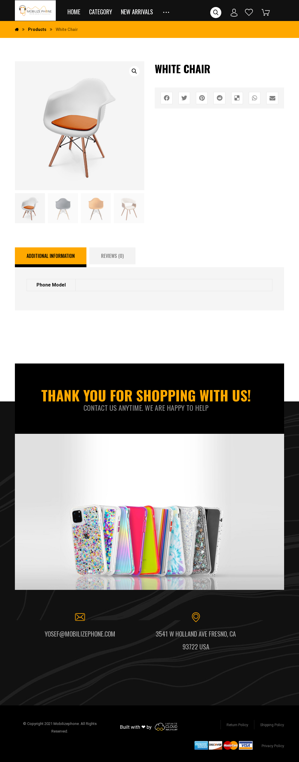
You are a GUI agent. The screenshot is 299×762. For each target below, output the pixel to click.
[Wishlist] (249, 12)
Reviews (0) (112, 255)
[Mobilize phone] (35, 10)
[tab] (50, 257)
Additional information (51, 255)
